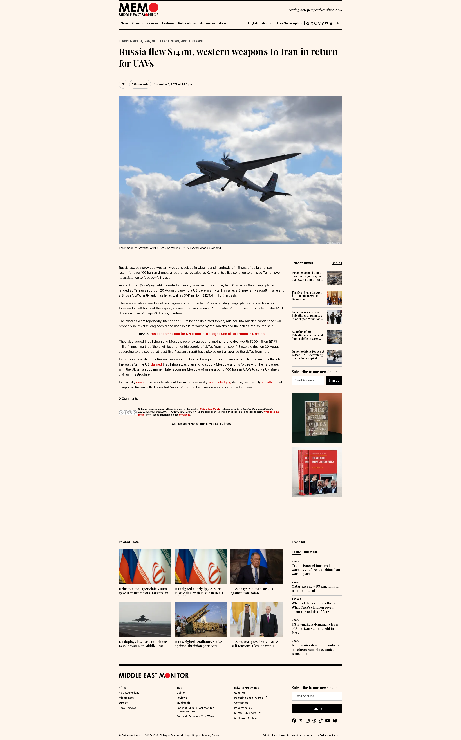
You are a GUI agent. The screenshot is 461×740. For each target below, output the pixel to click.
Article (296, 599)
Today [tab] (296, 552)
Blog (179, 687)
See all (337, 263)
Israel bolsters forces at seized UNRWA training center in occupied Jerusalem (308, 355)
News (125, 23)
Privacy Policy (243, 707)
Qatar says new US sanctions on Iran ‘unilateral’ (315, 588)
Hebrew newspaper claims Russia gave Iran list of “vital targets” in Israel (144, 591)
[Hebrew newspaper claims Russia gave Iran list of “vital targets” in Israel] (145, 566)
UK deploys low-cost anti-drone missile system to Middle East (143, 644)
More (222, 23)
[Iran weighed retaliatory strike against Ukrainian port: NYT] (201, 619)
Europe (123, 702)
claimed (156, 364)
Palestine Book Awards (248, 697)
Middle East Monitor (210, 409)
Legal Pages (192, 735)
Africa (123, 687)
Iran (147, 41)
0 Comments (140, 84)
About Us (239, 692)
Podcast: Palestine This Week (195, 716)
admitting (269, 382)
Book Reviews (127, 707)
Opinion (137, 23)
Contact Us (241, 702)
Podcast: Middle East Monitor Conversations (195, 709)
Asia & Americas (129, 692)
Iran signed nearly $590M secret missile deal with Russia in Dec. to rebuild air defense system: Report (200, 591)
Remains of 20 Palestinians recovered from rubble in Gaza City (307, 335)
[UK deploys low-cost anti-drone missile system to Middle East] (145, 619)
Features (168, 23)
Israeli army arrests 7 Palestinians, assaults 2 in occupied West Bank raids (307, 315)
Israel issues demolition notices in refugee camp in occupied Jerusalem (315, 649)
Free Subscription (289, 23)
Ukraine (197, 41)
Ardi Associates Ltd (331, 735)
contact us (184, 414)
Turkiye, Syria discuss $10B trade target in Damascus (307, 296)
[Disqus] (202, 476)
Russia (185, 41)
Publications (187, 23)
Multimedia (207, 23)
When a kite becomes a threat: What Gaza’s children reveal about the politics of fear (314, 607)
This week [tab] (310, 552)
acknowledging (219, 382)
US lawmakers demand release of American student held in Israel (315, 628)
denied (141, 382)
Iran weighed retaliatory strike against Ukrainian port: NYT (198, 644)
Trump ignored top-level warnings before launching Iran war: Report (316, 569)
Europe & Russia (130, 41)
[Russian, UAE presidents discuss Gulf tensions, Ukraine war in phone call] (256, 619)
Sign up (334, 380)
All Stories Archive (246, 717)
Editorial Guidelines (246, 687)
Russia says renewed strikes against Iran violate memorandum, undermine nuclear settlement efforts (251, 591)
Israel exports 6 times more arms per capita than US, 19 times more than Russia (307, 276)
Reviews (152, 23)
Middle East (160, 41)
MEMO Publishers (245, 712)
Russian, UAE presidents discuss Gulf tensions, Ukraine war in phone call (254, 644)
